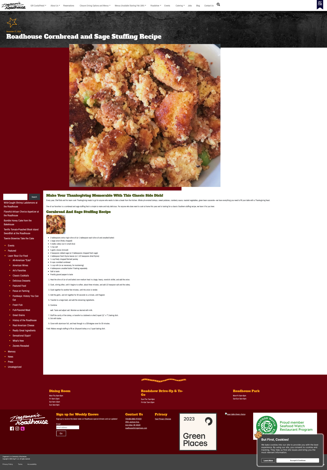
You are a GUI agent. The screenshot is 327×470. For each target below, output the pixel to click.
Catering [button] (180, 5)
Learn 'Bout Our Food (18, 255)
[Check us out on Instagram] (17, 428)
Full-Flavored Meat (21, 310)
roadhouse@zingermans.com (136, 428)
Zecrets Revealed (21, 345)
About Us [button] (55, 5)
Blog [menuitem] (198, 5)
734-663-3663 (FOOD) (133, 418)
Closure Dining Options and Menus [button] (94, 5)
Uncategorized (14, 366)
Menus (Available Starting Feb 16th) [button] (129, 5)
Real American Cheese (23, 325)
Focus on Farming (21, 291)
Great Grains (19, 315)
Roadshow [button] (155, 5)
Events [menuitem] (167, 5)
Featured (12, 250)
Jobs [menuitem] (190, 5)
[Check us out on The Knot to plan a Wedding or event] (23, 428)
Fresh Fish (18, 305)
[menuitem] (38, 6)
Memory (11, 351)
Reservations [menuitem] (68, 5)
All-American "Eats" (22, 260)
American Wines (20, 265)
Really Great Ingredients (24, 330)
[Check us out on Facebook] (12, 428)
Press (10, 361)
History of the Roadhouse (25, 320)
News (10, 356)
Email (58, 424)
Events (11, 245)
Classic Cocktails (21, 275)
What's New (18, 340)
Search (34, 196)
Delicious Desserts (21, 280)
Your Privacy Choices (163, 418)
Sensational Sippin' (22, 335)
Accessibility (32, 464)
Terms (20, 464)
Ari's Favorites (19, 270)
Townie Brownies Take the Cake (19, 238)
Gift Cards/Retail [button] (37, 5)
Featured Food (19, 285)
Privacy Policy (8, 464)
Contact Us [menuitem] (209, 5)
